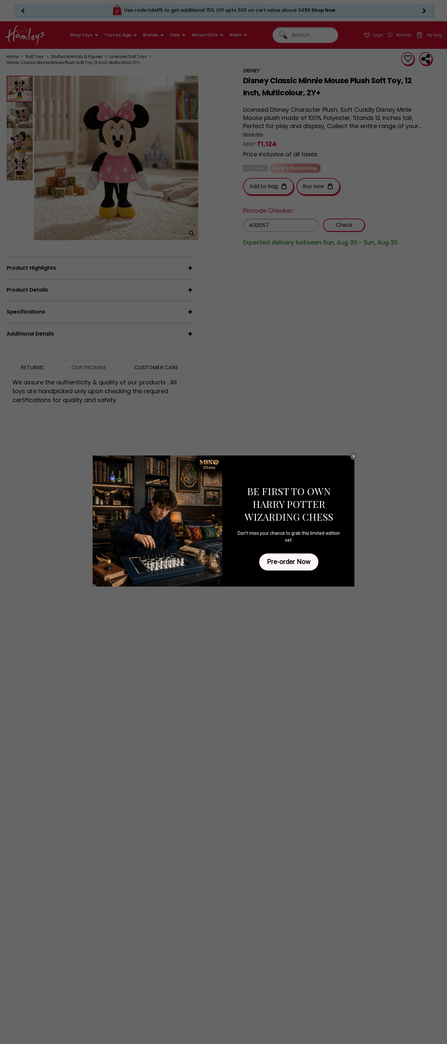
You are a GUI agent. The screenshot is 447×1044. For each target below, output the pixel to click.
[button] (353, 456)
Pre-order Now (289, 562)
